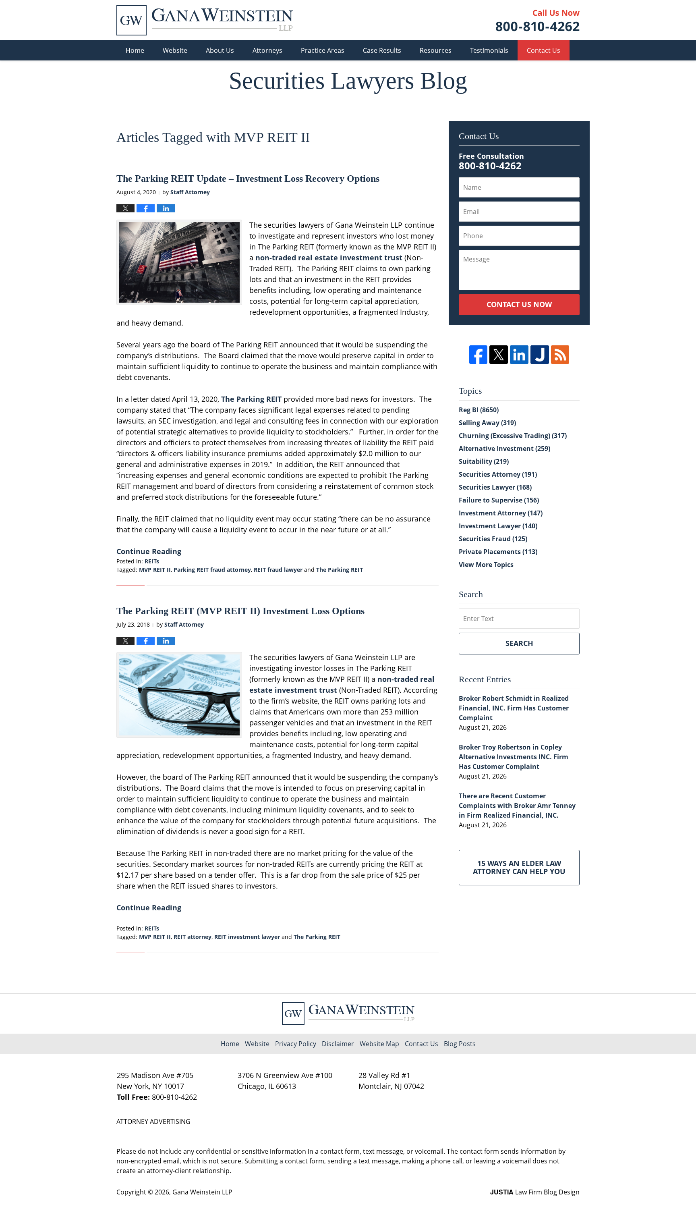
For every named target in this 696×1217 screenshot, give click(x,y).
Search (519, 643)
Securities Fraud (493, 538)
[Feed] (560, 354)
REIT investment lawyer (247, 937)
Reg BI (479, 409)
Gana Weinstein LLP (202, 1192)
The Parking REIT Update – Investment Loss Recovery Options (247, 178)
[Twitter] (498, 354)
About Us (220, 50)
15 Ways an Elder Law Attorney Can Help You (519, 867)
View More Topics (486, 564)
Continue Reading (148, 551)
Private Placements (498, 551)
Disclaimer (338, 1043)
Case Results (382, 50)
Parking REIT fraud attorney (212, 569)
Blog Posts (460, 1043)
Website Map (379, 1043)
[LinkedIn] (519, 354)
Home (135, 50)
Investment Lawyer (498, 525)
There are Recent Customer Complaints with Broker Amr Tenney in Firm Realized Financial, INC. (517, 805)
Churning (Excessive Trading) (513, 435)
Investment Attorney (501, 513)
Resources (436, 50)
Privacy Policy (295, 1043)
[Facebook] (478, 354)
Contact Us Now (519, 304)
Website (175, 50)
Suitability (484, 461)
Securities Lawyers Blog (204, 20)
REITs (152, 561)
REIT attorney (192, 937)
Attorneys (267, 50)
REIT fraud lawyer (278, 569)
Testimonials (489, 50)
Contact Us (543, 50)
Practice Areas (322, 50)
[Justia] (539, 354)
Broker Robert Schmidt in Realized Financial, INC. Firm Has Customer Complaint (514, 708)
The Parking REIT (251, 399)
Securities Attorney (498, 474)
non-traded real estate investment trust (328, 257)
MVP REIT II (155, 569)
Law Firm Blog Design (535, 1192)
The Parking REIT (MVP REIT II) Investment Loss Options (240, 611)
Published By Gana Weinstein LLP (538, 20)
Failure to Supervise (499, 500)
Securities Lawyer (495, 487)
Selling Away (487, 422)
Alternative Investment (504, 448)
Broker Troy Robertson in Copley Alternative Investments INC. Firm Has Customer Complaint (513, 757)
